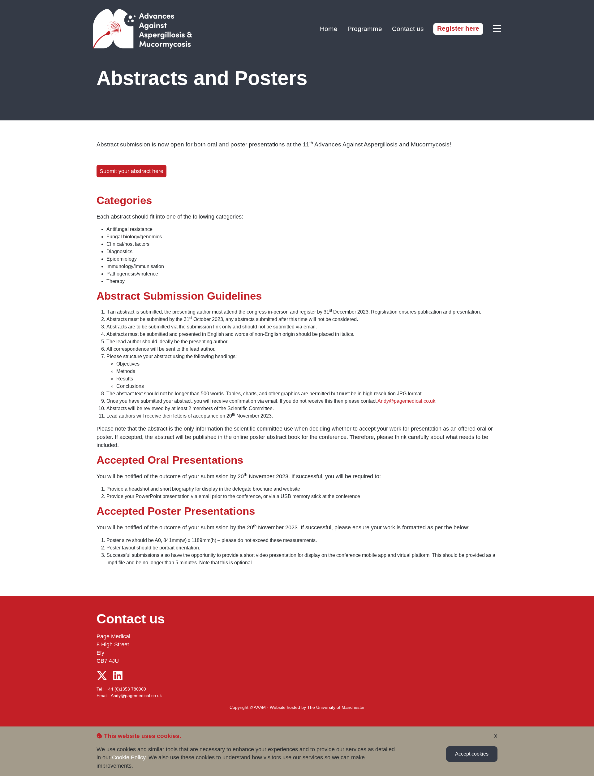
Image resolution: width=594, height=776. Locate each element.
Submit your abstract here (131, 171)
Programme (364, 28)
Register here (458, 28)
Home (329, 28)
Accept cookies (472, 753)
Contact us (408, 28)
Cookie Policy (128, 757)
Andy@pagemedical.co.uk (406, 401)
